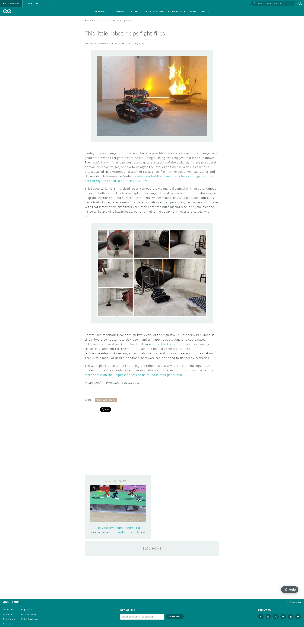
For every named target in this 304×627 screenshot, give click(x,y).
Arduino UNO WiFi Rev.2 (166, 344)
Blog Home (90, 20)
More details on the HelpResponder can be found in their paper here (134, 375)
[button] (300, 3)
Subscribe (175, 616)
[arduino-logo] (7, 11)
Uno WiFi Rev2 (106, 399)
